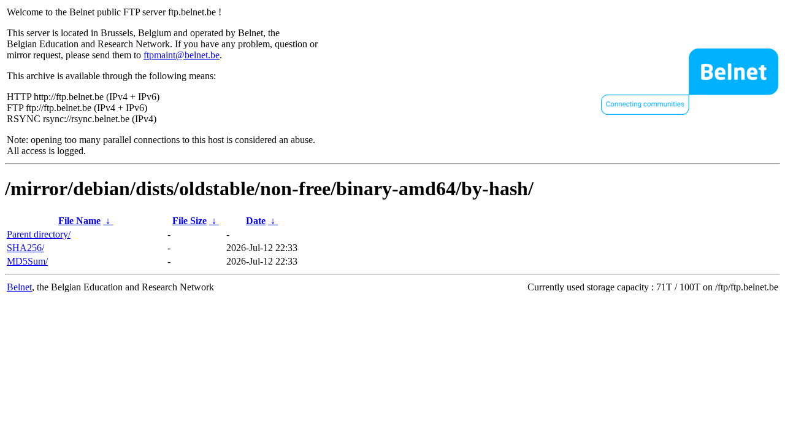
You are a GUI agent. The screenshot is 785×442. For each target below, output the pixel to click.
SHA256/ (25, 247)
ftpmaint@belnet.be (182, 55)
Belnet (19, 287)
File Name (79, 220)
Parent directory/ (39, 234)
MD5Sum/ (27, 261)
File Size (189, 220)
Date (256, 220)
